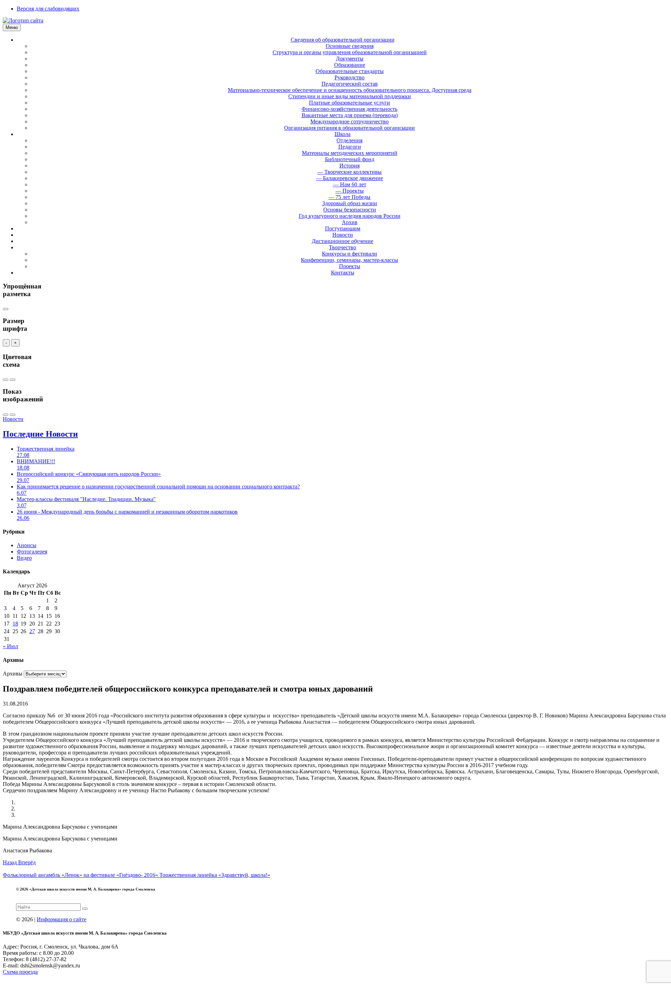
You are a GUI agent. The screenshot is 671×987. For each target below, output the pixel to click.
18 (15, 624)
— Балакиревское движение (349, 178)
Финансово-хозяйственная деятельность (349, 109)
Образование (349, 65)
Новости (342, 235)
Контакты (342, 273)
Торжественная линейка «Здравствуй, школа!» (214, 875)
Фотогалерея (32, 552)
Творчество (342, 247)
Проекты (349, 266)
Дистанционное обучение (342, 241)
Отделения (349, 140)
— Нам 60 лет (349, 184)
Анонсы (26, 545)
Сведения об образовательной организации (343, 40)
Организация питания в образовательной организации (349, 128)
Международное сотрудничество (349, 121)
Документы (349, 59)
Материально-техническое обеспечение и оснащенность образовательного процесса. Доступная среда (349, 90)
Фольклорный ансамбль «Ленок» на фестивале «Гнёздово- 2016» (81, 875)
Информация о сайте (61, 919)
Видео (24, 558)
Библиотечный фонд (349, 159)
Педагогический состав (350, 84)
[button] (10, 862)
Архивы (12, 674)
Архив (350, 222)
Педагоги (349, 147)
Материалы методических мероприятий (349, 153)
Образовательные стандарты (350, 71)
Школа (342, 134)
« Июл (10, 646)
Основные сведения (350, 46)
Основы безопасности (349, 210)
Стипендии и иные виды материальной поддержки (349, 96)
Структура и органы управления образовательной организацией (350, 52)
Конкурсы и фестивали (349, 254)
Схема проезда (20, 972)
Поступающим (342, 228)
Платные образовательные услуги (349, 103)
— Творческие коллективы (349, 172)
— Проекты (350, 191)
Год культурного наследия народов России (350, 216)
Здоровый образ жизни (349, 203)
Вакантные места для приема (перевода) (350, 115)
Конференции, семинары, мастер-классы (349, 260)
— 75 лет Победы (349, 197)
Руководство (349, 77)
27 (32, 631)
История (349, 166)
